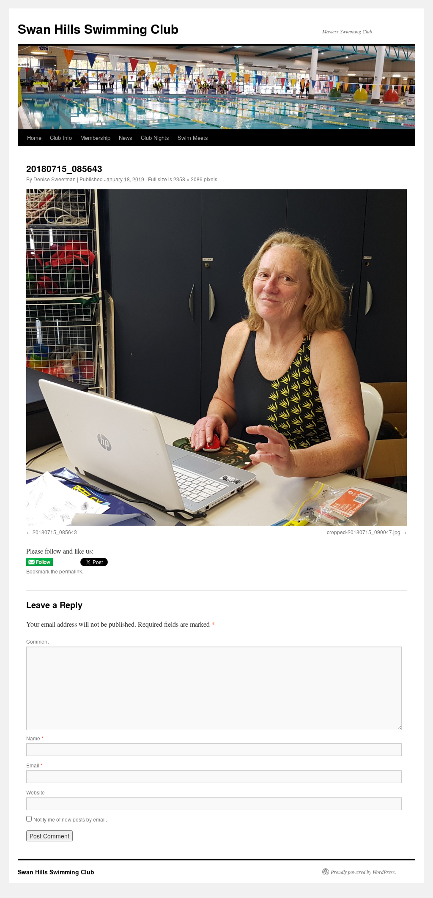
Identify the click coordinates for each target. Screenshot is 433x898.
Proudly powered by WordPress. (363, 871)
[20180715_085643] (216, 357)
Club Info (61, 138)
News (125, 138)
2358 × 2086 (188, 179)
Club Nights (155, 138)
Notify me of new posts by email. (70, 819)
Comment (37, 641)
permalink (70, 571)
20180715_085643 (55, 531)
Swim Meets (193, 138)
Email (34, 765)
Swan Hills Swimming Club (98, 28)
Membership (95, 138)
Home (34, 138)
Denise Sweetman (54, 179)
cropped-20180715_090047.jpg (363, 531)
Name (35, 738)
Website (35, 792)
